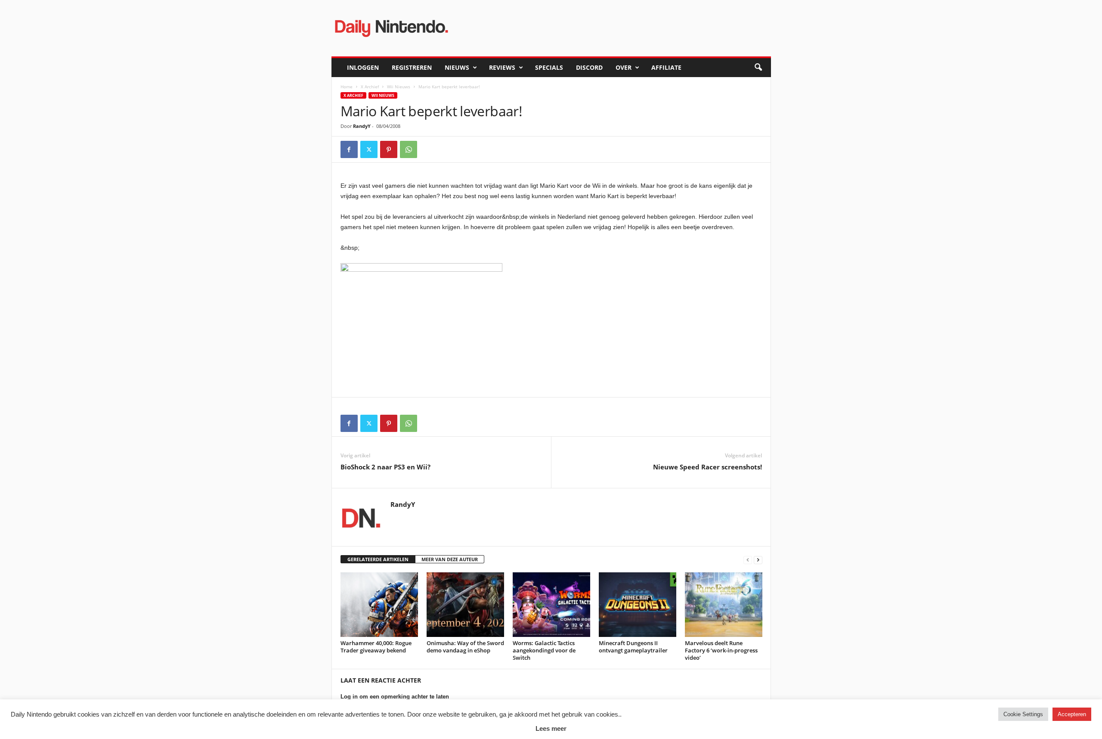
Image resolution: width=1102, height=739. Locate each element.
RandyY (362, 126)
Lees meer (551, 728)
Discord (589, 67)
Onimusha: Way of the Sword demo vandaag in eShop (465, 646)
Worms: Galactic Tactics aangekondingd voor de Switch (544, 650)
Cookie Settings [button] (1023, 714)
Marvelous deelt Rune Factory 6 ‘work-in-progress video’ (721, 650)
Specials (549, 67)
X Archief (370, 87)
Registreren (412, 67)
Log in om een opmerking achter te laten (395, 696)
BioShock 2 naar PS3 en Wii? (385, 467)
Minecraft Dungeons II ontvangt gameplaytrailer (633, 646)
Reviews (502, 67)
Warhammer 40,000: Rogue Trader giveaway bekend (376, 646)
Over (623, 67)
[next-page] (758, 559)
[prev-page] (747, 559)
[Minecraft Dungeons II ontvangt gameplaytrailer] (637, 604)
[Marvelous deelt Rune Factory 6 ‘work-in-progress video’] (723, 604)
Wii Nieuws (398, 87)
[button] (758, 67)
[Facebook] (349, 149)
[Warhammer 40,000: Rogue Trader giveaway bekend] (379, 604)
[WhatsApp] (408, 149)
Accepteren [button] (1072, 714)
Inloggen (363, 67)
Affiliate (666, 67)
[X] (369, 149)
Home (347, 87)
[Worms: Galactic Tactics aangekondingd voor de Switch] (551, 604)
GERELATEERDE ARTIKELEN (378, 559)
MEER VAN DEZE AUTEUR (449, 559)
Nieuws (457, 67)
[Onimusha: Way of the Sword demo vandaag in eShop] (465, 604)
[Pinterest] (388, 149)
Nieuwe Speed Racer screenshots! (707, 467)
